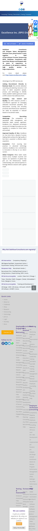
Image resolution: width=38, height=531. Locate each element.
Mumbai (8, 279)
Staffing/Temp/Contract (20, 271)
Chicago (32, 276)
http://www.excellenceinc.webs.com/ (17, 75)
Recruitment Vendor (19, 268)
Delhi (13, 279)
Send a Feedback (27, 44)
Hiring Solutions (6, 273)
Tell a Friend (11, 44)
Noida (24, 279)
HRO (10, 287)
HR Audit (22, 287)
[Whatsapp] (36, 34)
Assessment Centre (20, 263)
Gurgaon (18, 279)
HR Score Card (19, 265)
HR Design (4, 287)
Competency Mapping (19, 260)
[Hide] (37, 38)
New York (26, 276)
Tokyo (3, 279)
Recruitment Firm (6, 271)
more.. (26, 265)
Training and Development (25, 284)
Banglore (8, 281)
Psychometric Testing (7, 265)
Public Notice (26, 5)
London (19, 276)
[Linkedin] (36, 30)
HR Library (15, 287)
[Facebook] (36, 22)
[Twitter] (36, 26)
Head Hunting (16, 273)
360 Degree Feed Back (7, 263)
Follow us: (15, 9)
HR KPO (28, 287)
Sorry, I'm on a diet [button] (19, 528)
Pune (2, 281)
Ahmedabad (30, 279)
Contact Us (7, 332)
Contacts (15, 6)
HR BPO (12, 289)
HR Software (5, 289)
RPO (22, 273)
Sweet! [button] (19, 524)
